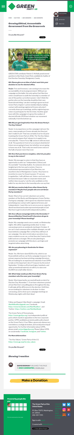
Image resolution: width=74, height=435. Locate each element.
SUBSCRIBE (59, 416)
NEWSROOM (60, 409)
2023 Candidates (38, 17)
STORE (58, 418)
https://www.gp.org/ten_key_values (22, 342)
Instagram (32, 331)
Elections (17, 17)
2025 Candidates (26, 17)
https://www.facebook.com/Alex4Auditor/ (24, 307)
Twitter (43, 331)
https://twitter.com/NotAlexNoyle (28, 309)
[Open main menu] (3, 6)
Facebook (24, 331)
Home (10, 17)
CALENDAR (59, 404)
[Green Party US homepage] (22, 6)
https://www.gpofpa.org (17, 315)
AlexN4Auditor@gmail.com (18, 304)
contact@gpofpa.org (26, 329)
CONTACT (59, 406)
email (43, 420)
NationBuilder (47, 424)
